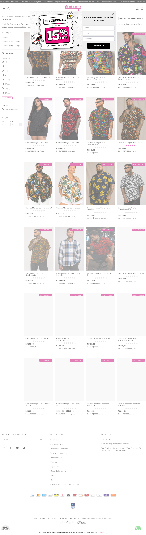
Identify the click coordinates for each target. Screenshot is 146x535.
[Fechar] (113, 14)
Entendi (103, 532)
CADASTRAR (99, 46)
